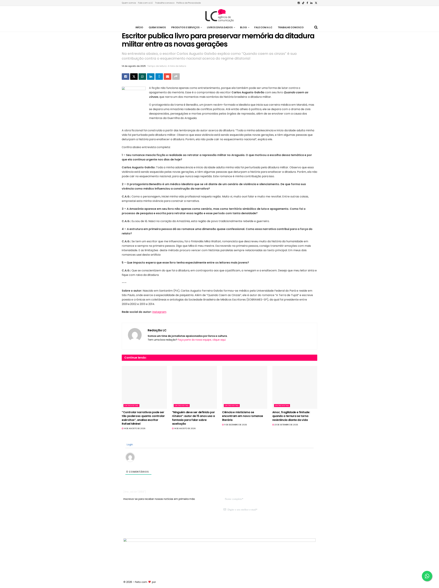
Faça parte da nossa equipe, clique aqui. (202, 339)
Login (129, 444)
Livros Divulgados (220, 27)
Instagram (159, 312)
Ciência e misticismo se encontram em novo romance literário (242, 416)
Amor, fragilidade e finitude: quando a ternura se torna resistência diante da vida (291, 416)
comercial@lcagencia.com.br (176, 526)
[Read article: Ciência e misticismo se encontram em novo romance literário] (244, 387)
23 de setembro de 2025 (286, 424)
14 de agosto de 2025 (134, 66)
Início (139, 27)
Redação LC (157, 330)
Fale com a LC (145, 2)
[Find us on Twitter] (316, 3)
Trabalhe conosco (164, 2)
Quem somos (129, 2)
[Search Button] (316, 27)
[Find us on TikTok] (303, 3)
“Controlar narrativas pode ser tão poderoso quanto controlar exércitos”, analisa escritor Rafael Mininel (143, 418)
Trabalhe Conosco (291, 27)
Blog (243, 27)
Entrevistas (131, 405)
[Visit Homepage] (219, 15)
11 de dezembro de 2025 (235, 424)
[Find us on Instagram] (299, 3)
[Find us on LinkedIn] (311, 3)
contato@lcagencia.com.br (140, 526)
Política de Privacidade (188, 2)
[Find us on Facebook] (307, 3)
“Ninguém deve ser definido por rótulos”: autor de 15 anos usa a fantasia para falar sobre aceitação (193, 418)
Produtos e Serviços (185, 27)
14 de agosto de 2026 (134, 428)
